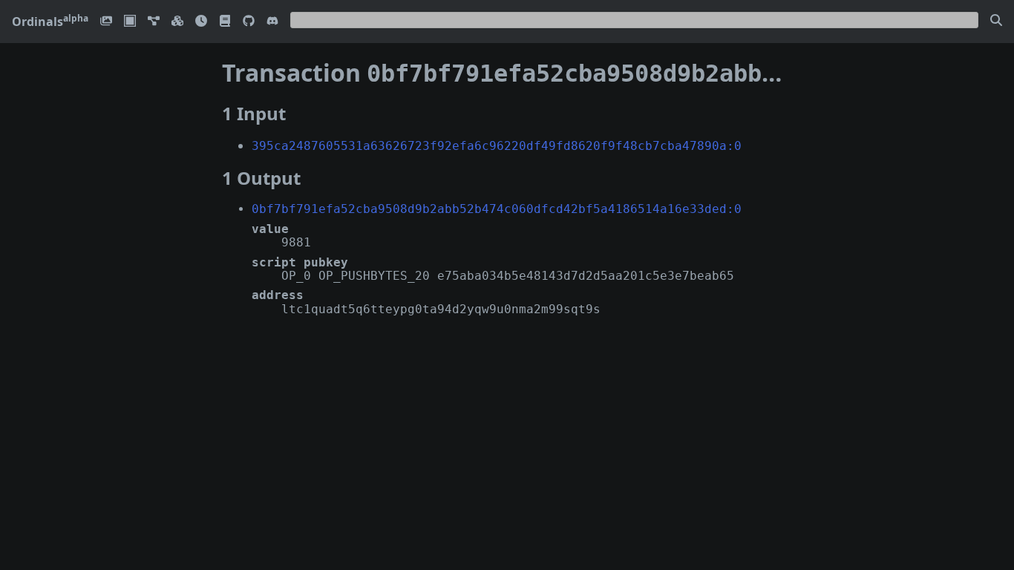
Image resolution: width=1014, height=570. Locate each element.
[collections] (154, 22)
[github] (249, 22)
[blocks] (177, 22)
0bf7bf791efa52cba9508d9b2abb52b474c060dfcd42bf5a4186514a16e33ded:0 (497, 209)
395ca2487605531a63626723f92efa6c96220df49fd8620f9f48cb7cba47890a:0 (497, 146)
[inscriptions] (106, 22)
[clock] (201, 22)
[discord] (272, 22)
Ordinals (50, 21)
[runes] (130, 22)
